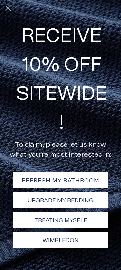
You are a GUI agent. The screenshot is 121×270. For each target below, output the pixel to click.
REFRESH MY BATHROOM (60, 180)
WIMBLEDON (60, 240)
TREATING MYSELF (60, 220)
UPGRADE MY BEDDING (60, 200)
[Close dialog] (8, 8)
